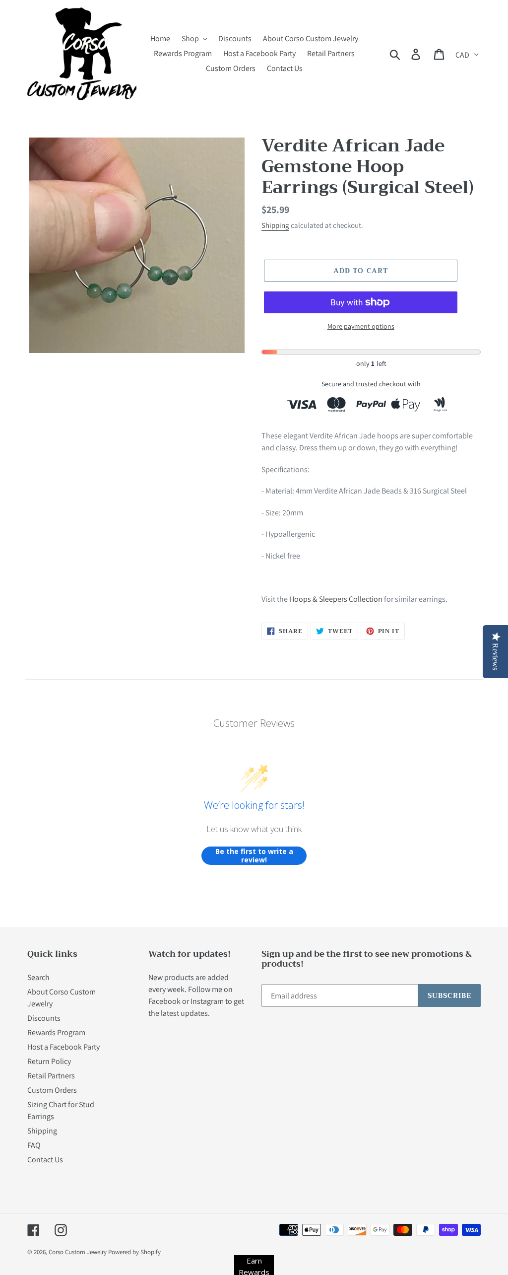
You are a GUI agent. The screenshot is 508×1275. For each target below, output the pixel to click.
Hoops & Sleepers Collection (335, 599)
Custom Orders (52, 1090)
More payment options (360, 326)
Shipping (275, 225)
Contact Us (45, 1159)
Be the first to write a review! (254, 856)
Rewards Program (56, 1032)
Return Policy (49, 1061)
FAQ (34, 1145)
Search (38, 977)
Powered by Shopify (134, 1252)
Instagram (207, 1001)
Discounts (44, 1018)
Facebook (164, 1001)
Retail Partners (51, 1075)
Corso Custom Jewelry (78, 1252)
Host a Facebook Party (63, 1047)
